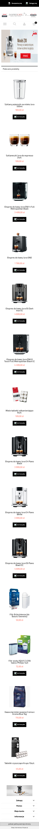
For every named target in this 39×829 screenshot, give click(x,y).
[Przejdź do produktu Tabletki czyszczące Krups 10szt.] (19, 748)
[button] (5, 24)
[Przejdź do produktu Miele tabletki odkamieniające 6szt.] (19, 395)
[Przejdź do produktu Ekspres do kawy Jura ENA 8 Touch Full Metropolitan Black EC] (19, 344)
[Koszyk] (34, 24)
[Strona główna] (19, 14)
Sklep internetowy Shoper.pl (19, 827)
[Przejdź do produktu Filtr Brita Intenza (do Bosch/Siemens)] (19, 599)
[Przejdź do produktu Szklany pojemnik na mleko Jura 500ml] (19, 89)
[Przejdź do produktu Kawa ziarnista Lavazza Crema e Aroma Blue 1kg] (19, 696)
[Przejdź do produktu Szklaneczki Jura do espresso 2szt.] (19, 140)
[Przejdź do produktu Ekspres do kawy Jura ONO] (19, 242)
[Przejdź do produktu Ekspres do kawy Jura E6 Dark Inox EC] (19, 293)
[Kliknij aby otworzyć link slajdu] (19, 790)
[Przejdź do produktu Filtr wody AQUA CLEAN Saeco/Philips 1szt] (19, 645)
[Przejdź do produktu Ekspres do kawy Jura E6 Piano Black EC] (19, 548)
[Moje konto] (24, 24)
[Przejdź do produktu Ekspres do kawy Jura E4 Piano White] (19, 497)
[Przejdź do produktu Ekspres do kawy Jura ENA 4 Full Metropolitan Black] (19, 191)
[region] (19, 790)
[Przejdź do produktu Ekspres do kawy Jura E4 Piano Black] (19, 446)
